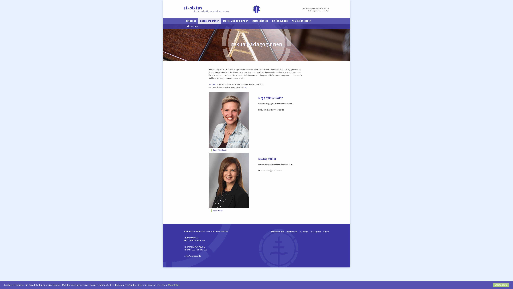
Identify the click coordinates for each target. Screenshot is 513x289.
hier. (245, 87)
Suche (326, 232)
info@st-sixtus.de (192, 256)
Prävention (192, 26)
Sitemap (304, 232)
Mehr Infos (174, 285)
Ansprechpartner (209, 21)
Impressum (291, 232)
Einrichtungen (280, 21)
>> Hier (212, 84)
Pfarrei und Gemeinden (235, 21)
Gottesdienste (260, 21)
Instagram (316, 232)
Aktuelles (191, 21)
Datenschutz (277, 232)
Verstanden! (501, 285)
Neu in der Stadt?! (301, 21)
